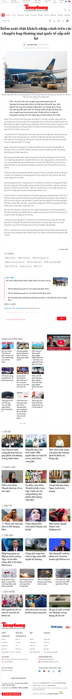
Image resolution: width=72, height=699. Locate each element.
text (54, 21)
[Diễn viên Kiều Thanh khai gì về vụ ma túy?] (12, 476)
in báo (59, 21)
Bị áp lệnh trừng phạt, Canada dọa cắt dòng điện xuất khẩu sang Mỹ (9, 582)
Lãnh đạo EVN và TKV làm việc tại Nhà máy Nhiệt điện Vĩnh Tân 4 (7, 406)
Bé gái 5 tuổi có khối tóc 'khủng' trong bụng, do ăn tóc (59, 612)
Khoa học (18, 649)
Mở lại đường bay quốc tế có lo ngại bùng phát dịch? (28, 289)
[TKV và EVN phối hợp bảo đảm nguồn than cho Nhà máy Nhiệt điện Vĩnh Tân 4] (38, 370)
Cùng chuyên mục (12, 338)
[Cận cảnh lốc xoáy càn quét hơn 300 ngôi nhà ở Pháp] (63, 573)
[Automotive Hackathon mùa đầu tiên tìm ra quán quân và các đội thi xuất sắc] (23, 370)
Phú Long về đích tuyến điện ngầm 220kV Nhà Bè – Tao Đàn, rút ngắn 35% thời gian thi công (37, 357)
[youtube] (69, 1)
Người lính (67, 15)
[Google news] (60, 671)
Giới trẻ (46, 15)
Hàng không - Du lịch (8, 652)
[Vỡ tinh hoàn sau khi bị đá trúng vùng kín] (36, 601)
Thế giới (40, 15)
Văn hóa (32, 646)
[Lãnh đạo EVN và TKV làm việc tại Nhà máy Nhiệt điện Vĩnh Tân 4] (8, 395)
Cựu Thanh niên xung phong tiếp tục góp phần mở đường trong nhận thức (12, 454)
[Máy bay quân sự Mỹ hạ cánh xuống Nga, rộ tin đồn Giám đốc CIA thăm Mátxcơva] (12, 544)
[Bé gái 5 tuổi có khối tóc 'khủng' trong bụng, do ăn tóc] (59, 601)
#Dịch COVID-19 (11, 266)
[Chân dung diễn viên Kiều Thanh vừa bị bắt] (36, 515)
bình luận (63, 21)
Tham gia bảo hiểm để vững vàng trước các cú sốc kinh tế (37, 403)
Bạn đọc (46, 649)
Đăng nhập (8, 308)
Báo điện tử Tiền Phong (36, 7)
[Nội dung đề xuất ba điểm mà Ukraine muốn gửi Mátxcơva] (59, 544)
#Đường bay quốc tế (40, 258)
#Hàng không (10, 258)
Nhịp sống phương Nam (51, 652)
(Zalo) (52, 659)
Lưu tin (4, 69)
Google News (67, 21)
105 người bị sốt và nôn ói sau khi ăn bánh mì (11, 612)
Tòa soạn (5, 657)
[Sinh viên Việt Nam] (57, 627)
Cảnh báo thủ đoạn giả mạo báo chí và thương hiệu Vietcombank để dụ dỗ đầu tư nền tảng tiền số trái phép (22, 409)
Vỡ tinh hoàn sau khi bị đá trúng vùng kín (36, 611)
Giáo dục (4, 649)
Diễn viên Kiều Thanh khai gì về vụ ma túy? (12, 488)
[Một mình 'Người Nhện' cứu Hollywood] (59, 515)
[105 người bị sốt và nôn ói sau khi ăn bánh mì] (12, 601)
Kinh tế (14, 15)
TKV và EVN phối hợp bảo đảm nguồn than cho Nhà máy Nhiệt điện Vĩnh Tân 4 (37, 382)
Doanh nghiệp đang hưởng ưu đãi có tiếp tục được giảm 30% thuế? (23, 355)
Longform (5, 636)
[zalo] (54, 671)
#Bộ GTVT (38, 266)
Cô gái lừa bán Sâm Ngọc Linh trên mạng (59, 488)
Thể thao (60, 15)
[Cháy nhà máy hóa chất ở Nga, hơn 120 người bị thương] (36, 544)
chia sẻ (50, 21)
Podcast (47, 633)
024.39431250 (8, 662)
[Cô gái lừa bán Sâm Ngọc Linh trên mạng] (59, 476)
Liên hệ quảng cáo (45, 657)
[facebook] (66, 1)
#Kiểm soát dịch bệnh (52, 262)
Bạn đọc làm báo (12, 694)
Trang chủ (3, 15)
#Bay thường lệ (24, 258)
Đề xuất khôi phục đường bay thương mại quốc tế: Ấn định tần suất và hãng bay (37, 299)
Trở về (4, 79)
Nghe (4, 58)
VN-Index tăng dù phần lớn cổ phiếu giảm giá (7, 378)
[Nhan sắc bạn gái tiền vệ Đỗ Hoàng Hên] (12, 515)
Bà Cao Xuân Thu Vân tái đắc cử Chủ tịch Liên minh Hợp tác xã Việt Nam (8, 356)
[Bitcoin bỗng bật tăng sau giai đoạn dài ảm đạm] (45, 573)
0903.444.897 (8, 670)
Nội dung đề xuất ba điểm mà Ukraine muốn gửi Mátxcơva (59, 556)
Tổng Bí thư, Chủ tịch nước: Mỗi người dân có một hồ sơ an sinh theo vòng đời (36, 455)
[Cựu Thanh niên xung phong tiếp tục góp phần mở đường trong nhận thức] (12, 441)
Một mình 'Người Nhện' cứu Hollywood (58, 526)
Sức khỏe (33, 15)
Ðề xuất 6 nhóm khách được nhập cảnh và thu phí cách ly (28, 280)
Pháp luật (53, 15)
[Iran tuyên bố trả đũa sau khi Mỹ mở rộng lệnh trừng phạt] (27, 573)
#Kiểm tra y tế (25, 266)
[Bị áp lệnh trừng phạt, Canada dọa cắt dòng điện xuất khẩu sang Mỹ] (9, 573)
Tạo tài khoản (20, 308)
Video (4, 633)
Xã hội (8, 15)
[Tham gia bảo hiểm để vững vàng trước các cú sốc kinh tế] (38, 395)
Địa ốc (27, 15)
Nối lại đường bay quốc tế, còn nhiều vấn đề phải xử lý (29, 293)
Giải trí (8, 505)
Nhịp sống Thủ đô (35, 652)
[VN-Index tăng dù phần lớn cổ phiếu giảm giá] (8, 370)
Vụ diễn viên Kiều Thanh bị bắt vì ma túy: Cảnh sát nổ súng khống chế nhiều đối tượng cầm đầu (35, 492)
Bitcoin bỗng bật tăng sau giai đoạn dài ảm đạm (45, 581)
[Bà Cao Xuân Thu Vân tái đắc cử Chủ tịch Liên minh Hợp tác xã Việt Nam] (8, 345)
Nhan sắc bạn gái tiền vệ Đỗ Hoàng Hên (12, 526)
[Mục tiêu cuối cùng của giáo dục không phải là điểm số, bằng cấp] (59, 441)
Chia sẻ (4, 64)
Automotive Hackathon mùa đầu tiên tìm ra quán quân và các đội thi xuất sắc (23, 381)
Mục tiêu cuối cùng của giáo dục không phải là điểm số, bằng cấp (59, 454)
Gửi (61, 318)
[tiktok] (50, 671)
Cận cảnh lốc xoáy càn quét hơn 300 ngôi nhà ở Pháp (63, 581)
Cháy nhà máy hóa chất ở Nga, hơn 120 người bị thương (35, 556)
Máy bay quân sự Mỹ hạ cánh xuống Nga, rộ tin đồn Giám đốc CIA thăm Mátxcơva (12, 559)
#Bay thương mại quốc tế (14, 262)
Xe (16, 646)
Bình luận (4, 74)
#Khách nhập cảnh (34, 262)
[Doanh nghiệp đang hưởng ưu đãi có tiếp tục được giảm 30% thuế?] (23, 345)
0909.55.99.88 (45, 659)
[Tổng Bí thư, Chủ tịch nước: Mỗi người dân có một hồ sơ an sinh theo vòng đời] (36, 441)
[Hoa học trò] (68, 627)
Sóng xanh (20, 15)
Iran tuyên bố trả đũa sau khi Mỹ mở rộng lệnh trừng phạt (26, 582)
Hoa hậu (32, 649)
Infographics (21, 636)
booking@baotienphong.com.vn (49, 662)
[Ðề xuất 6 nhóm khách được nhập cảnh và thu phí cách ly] (60, 281)
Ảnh (31, 633)
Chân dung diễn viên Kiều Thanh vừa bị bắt (36, 526)
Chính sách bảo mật (18, 678)
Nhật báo (19, 633)
